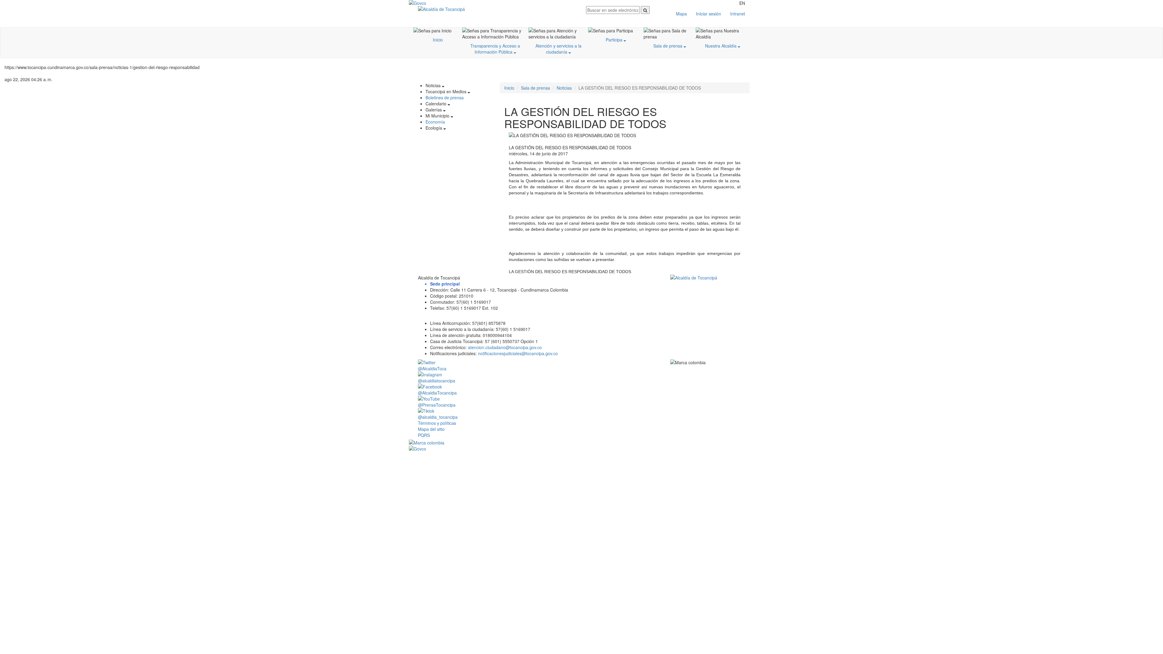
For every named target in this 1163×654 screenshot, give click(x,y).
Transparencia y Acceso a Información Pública (495, 49)
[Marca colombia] (581, 443)
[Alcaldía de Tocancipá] (497, 9)
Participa (615, 40)
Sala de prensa (668, 46)
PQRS (424, 435)
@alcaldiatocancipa (436, 381)
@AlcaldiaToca (432, 368)
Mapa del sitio (431, 429)
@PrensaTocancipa (437, 405)
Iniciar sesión (708, 14)
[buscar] (645, 10)
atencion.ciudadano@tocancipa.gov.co (505, 347)
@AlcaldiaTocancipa (437, 393)
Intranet (737, 14)
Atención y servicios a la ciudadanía (558, 49)
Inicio (438, 40)
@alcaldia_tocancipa (438, 417)
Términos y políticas (437, 423)
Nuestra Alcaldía (721, 46)
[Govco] (437, 3)
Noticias (564, 88)
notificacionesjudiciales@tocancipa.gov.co (518, 353)
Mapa (681, 14)
